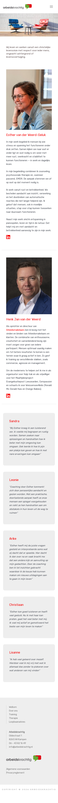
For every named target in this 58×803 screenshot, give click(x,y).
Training (13, 714)
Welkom (13, 707)
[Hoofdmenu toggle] (51, 6)
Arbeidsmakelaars (15, 330)
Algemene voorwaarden (18, 769)
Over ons (13, 710)
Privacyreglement (15, 772)
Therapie (13, 718)
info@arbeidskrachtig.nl (21, 747)
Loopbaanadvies (17, 722)
